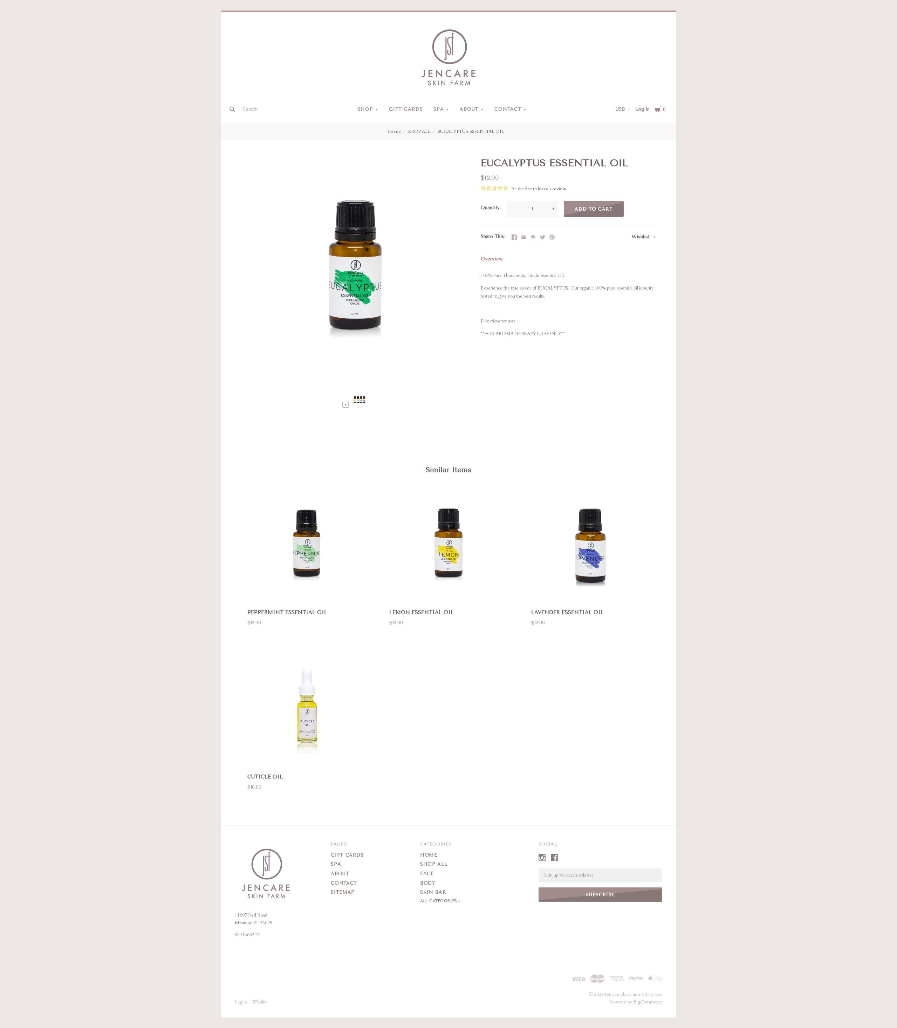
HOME (428, 855)
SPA (438, 109)
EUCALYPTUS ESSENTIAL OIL (470, 131)
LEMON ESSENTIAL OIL (421, 612)
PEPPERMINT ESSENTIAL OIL (287, 612)
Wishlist (641, 236)
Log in (642, 109)
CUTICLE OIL (265, 777)
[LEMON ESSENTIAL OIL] (448, 545)
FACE (427, 873)
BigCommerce (648, 1002)
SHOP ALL (419, 131)
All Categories (439, 901)
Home (394, 131)
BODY (428, 883)
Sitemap (343, 892)
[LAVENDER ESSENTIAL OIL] (590, 545)
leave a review (552, 189)
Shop (365, 109)
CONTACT (507, 109)
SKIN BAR (433, 892)
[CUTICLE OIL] (306, 710)
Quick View (306, 592)
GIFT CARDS (406, 109)
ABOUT (469, 109)
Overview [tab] (491, 259)
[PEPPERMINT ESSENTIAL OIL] (306, 545)
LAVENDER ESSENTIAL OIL (567, 612)
